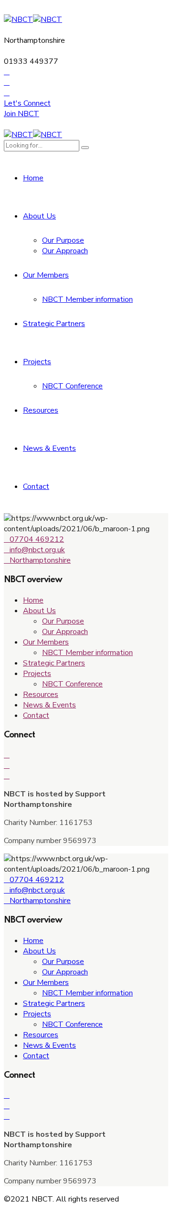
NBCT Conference (72, 386)
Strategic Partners (54, 323)
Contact (36, 486)
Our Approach (65, 251)
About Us (39, 216)
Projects (37, 362)
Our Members (46, 275)
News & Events (49, 448)
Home (33, 178)
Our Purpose (63, 240)
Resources (40, 410)
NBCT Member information (87, 299)
